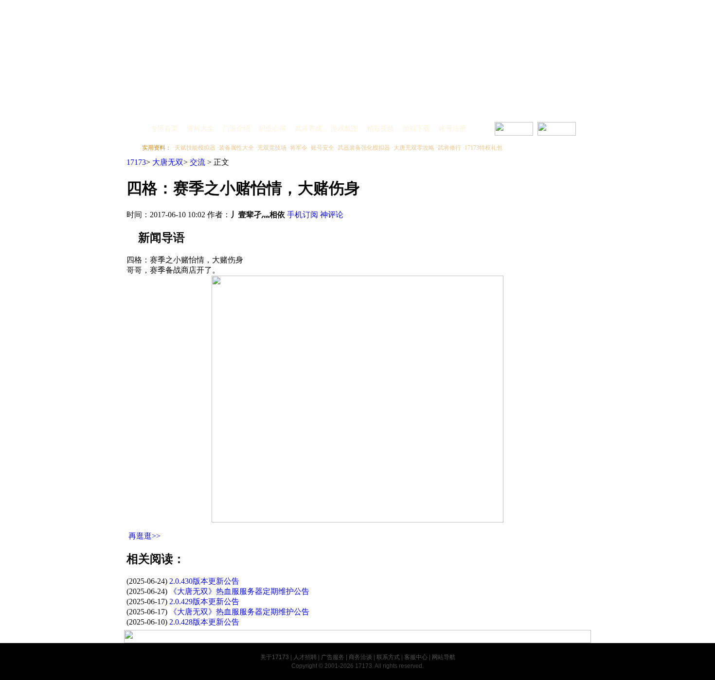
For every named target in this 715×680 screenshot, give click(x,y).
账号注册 (452, 128)
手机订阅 (302, 214)
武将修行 (449, 147)
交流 (197, 162)
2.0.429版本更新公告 (204, 601)
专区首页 (164, 128)
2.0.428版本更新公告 (204, 622)
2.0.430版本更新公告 (204, 581)
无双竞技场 (271, 147)
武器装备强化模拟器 (364, 147)
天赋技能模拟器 (195, 147)
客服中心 (416, 657)
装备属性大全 (236, 147)
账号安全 (322, 147)
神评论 (331, 214)
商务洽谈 (360, 657)
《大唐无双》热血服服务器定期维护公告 (239, 591)
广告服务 (332, 657)
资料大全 (200, 128)
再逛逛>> (144, 536)
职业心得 (272, 128)
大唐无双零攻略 (413, 147)
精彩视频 (380, 128)
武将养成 (308, 128)
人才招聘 (305, 657)
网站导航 (443, 657)
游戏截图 (344, 128)
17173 (136, 162)
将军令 (298, 147)
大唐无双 (167, 162)
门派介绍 (236, 128)
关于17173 (274, 657)
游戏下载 (416, 128)
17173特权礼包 (483, 147)
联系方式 (388, 657)
